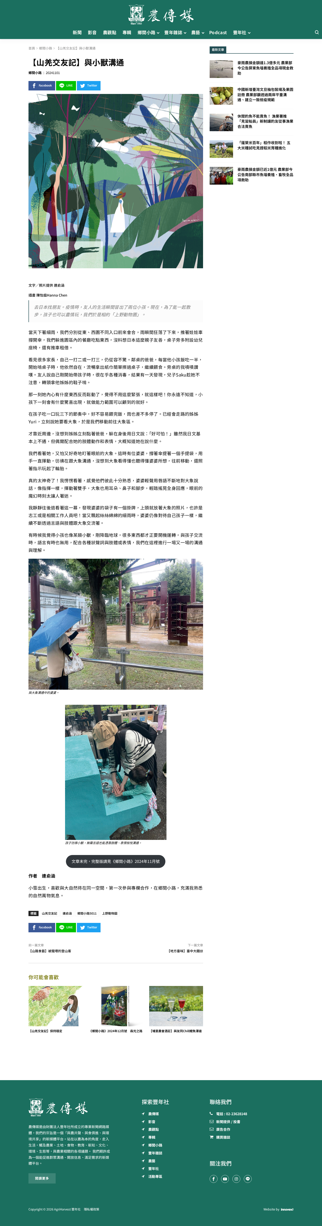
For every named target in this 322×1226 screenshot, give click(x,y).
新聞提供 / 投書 (228, 1122)
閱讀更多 (42, 1178)
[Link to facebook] (214, 1179)
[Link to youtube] (225, 1179)
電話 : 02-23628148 (231, 1114)
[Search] (317, 32)
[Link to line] (248, 1179)
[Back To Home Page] (70, 1107)
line (69, 85)
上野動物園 (109, 913)
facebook (45, 85)
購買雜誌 (223, 1137)
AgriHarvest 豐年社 (67, 1209)
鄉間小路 (35, 73)
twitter (92, 85)
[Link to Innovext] (287, 1209)
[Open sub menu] (158, 32)
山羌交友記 (49, 913)
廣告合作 (223, 1130)
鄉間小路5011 (87, 913)
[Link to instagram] (236, 1179)
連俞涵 (67, 913)
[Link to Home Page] (161, 13)
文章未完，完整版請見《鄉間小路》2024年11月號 (116, 861)
